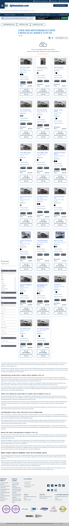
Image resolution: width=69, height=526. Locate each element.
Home (2, 10)
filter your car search (48, 460)
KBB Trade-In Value (16, 499)
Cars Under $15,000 (9, 24)
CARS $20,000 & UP (38, 24)
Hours (25, 498)
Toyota (18, 440)
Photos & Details (24, 77)
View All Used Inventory (43, 54)
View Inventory (15, 483)
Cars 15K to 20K (23, 24)
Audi (13, 443)
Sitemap (61, 523)
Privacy (56, 523)
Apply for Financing (24, 79)
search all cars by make (25, 460)
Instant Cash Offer (16, 487)
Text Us (26, 94)
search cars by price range (37, 460)
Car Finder (19, 464)
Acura (19, 443)
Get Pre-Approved (60, 5)
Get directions (27, 486)
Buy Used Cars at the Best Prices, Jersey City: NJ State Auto (17, 10)
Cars (23, 523)
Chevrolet (16, 436)
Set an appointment (26, 90)
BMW (10, 443)
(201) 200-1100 (27, 499)
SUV (33, 364)
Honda (13, 440)
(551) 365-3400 (43, 498)
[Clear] (7, 263)
